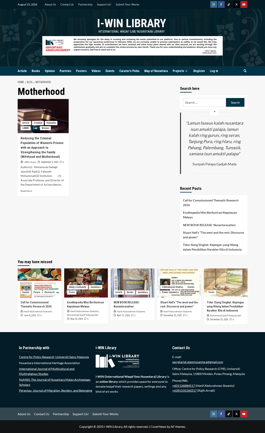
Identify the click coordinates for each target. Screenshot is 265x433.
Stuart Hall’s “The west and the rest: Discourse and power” (213, 235)
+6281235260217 (184, 390)
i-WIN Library (131, 23)
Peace (37, 292)
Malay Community (77, 287)
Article (22, 71)
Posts (72, 292)
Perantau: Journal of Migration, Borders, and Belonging (55, 390)
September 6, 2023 (49, 162)
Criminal (38, 122)
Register (199, 71)
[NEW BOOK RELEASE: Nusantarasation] (132, 283)
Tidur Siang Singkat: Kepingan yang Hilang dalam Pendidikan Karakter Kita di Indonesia (212, 247)
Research (50, 292)
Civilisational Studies (172, 287)
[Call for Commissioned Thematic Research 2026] (39, 283)
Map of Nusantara (156, 71)
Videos (96, 71)
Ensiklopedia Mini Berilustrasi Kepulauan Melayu (210, 215)
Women (45, 128)
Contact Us (67, 4)
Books (36, 71)
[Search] (245, 71)
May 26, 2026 (76, 319)
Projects (178, 71)
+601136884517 (183, 385)
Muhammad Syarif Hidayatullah (82, 315)
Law (35, 128)
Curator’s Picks (129, 71)
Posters (81, 71)
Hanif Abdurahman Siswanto (38, 311)
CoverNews (158, 426)
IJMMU (25, 128)
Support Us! (104, 4)
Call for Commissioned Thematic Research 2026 (211, 203)
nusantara (95, 287)
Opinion (50, 71)
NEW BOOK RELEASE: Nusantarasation (209, 225)
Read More (26, 190)
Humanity (51, 122)
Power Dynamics (170, 292)
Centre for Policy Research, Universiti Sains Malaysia (54, 357)
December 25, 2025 (173, 315)
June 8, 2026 (30, 315)
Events (110, 71)
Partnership (85, 4)
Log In (214, 71)
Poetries (65, 71)
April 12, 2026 (123, 315)
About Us (50, 4)
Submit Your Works (127, 4)
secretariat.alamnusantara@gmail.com (197, 362)
